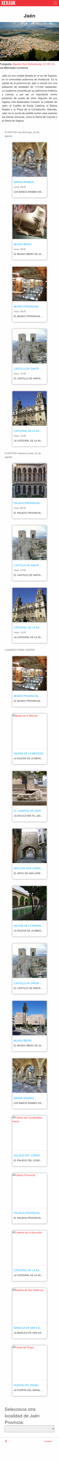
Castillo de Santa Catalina (33, 368)
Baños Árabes (24, 182)
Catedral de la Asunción (31, 431)
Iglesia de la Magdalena (31, 925)
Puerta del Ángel (26, 1385)
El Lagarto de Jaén (27, 811)
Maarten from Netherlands (27, 64)
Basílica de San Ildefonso (32, 1328)
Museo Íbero (22, 244)
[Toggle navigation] (54, 3)
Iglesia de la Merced (28, 753)
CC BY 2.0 (49, 64)
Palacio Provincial (27, 503)
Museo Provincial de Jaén (32, 306)
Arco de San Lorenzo (29, 868)
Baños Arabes (24, 1098)
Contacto (48, 1441)
